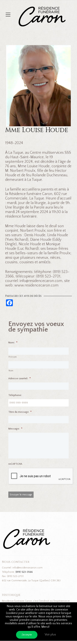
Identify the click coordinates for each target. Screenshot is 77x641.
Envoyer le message (21, 494)
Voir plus (50, 634)
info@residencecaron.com (27, 567)
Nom (11, 371)
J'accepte (27, 634)
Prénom (13, 357)
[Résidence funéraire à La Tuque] (68, 8)
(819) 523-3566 (24, 572)
